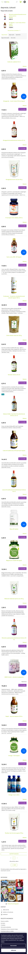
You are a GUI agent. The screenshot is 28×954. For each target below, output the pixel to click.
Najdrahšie (18, 35)
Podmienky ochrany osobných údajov (9, 929)
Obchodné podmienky (6, 927)
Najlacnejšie (11, 35)
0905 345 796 (6, 910)
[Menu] (24, 1)
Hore (14, 865)
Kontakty (3, 923)
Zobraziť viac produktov (13, 30)
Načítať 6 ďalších (14, 853)
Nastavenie (13, 945)
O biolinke (3, 925)
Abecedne (13, 38)
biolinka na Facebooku (8, 912)
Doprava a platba (5, 921)
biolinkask (5, 914)
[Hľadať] (16, 1)
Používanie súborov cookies (7, 931)
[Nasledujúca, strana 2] (14, 858)
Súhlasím (13, 950)
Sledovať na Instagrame (13, 904)
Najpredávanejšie (5, 38)
